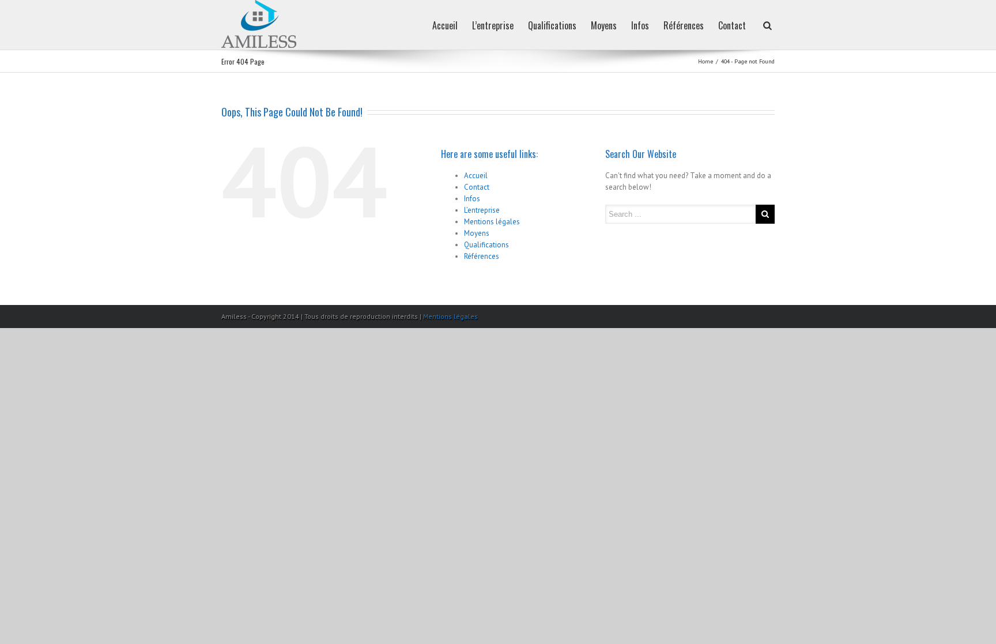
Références (683, 25)
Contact (732, 25)
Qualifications (552, 25)
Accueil (445, 25)
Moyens (604, 25)
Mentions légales (492, 222)
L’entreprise (493, 25)
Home (705, 61)
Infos (640, 25)
